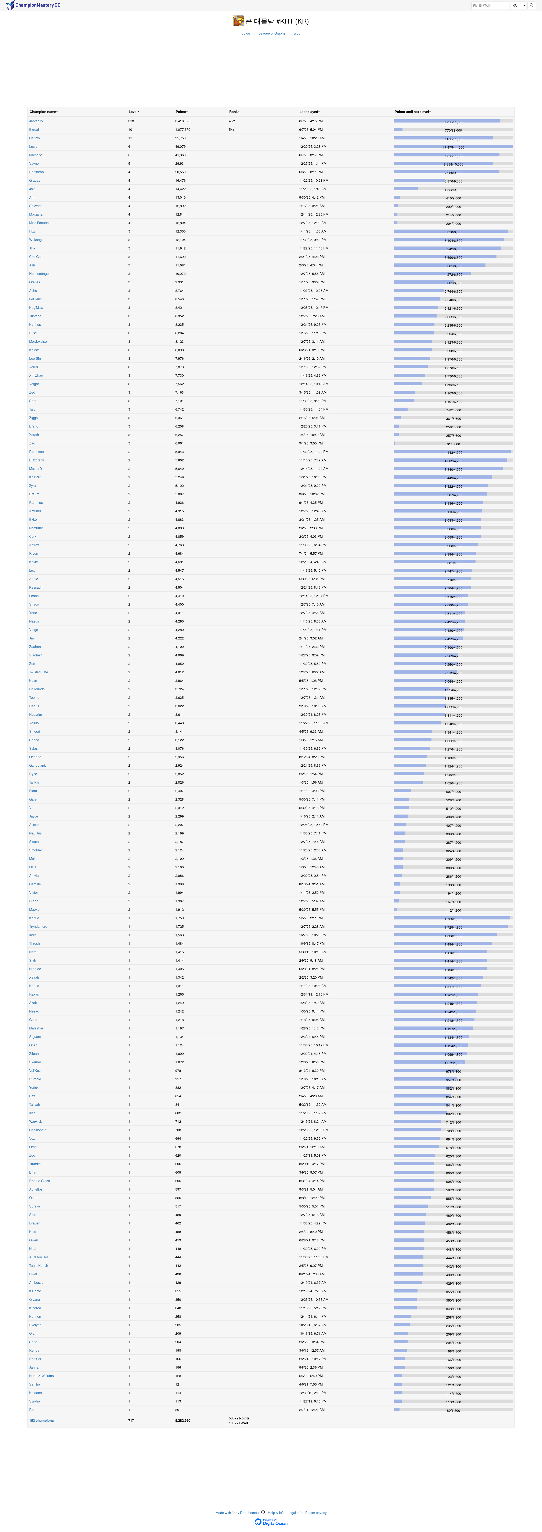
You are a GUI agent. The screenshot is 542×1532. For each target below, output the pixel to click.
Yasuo (34, 722)
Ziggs (33, 417)
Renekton (36, 451)
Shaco (34, 604)
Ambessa (36, 1282)
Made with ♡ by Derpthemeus (238, 1512)
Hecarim (35, 714)
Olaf (32, 1333)
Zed (32, 392)
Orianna (35, 756)
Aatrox (34, 544)
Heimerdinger (39, 273)
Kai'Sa (34, 917)
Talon (33, 409)
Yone (33, 612)
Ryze (33, 773)
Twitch (34, 782)
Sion (32, 1214)
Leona (34, 595)
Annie (33, 578)
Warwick (35, 1121)
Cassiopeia (37, 1129)
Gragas (34, 180)
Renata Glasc (39, 1180)
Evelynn (35, 1324)
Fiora (33, 790)
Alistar (34, 824)
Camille (35, 884)
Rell (32, 1409)
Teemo (34, 697)
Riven (33, 553)
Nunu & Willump (41, 1375)
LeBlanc (35, 299)
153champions (41, 1420)
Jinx (32, 248)
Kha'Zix (35, 477)
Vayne (34, 163)
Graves (34, 282)
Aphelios (36, 1189)
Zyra (32, 485)
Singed (34, 731)
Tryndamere (38, 926)
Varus (33, 366)
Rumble (35, 1079)
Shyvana (36, 205)
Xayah (34, 977)
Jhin (32, 188)
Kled (32, 1231)
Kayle (33, 561)
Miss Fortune (39, 222)
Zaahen (35, 646)
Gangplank (37, 765)
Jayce (33, 816)
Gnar (33, 1045)
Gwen (33, 1240)
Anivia (34, 875)
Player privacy (316, 1512)
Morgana (36, 214)
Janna (34, 1367)
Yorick (34, 1087)
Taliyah (34, 1104)
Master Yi (36, 468)
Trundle (35, 1163)
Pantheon (36, 171)
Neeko (34, 1011)
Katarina (35, 1392)
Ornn (33, 1146)
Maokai (34, 909)
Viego (33, 629)
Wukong (35, 239)
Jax (32, 638)
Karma (34, 985)
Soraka (34, 1206)
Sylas (33, 748)
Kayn (33, 680)
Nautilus (35, 833)
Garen (34, 799)
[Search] (531, 5)
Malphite (35, 154)
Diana (33, 900)
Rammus (36, 502)
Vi (30, 807)
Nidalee (35, 968)
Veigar (34, 383)
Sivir (32, 960)
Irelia (33, 934)
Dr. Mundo (37, 689)
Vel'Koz (35, 1070)
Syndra (34, 1401)
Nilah (33, 1248)
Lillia (32, 867)
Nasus (34, 621)
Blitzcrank (36, 460)
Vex (32, 1138)
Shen (33, 400)
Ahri (32, 197)
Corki (33, 536)
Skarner (35, 1062)
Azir (32, 265)
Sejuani (35, 1036)
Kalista (34, 349)
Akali (33, 1002)
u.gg (297, 33)
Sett (32, 1095)
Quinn (33, 1197)
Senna (34, 739)
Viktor (33, 892)
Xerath (34, 434)
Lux (32, 570)
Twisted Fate (38, 672)
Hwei (33, 1274)
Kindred (35, 1307)
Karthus (35, 324)
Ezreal (34, 129)
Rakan (34, 994)
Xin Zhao (36, 375)
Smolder (35, 850)
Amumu (35, 510)
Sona (33, 1341)
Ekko (33, 519)
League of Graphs (272, 33)
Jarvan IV (36, 120)
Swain (34, 841)
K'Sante (35, 1290)
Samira (34, 1384)
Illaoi (32, 1112)
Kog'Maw (36, 307)
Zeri (32, 663)
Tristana (35, 315)
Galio (33, 1019)
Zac (32, 443)
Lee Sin (35, 358)
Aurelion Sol (38, 1257)
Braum (34, 494)
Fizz (32, 231)
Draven (34, 1223)
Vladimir (35, 655)
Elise (33, 332)
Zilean (34, 1053)
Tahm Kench (38, 1265)
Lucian (34, 146)
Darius (34, 705)
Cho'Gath (36, 256)
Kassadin (36, 587)
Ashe (33, 290)
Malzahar (36, 1028)
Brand (33, 426)
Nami (33, 951)
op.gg (246, 33)
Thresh (34, 943)
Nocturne (36, 527)
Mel (32, 858)
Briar (32, 1172)
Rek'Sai (35, 1358)
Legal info (295, 1512)
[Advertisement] (271, 72)
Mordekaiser (38, 341)
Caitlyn (34, 137)
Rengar (34, 1350)
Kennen (35, 1316)
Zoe (32, 1155)
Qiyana (34, 1299)
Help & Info (276, 1512)
